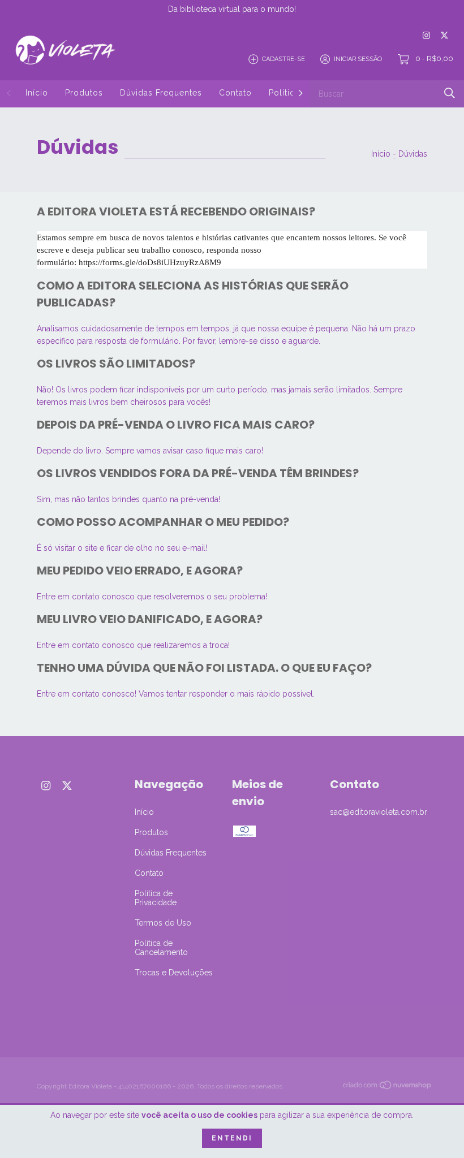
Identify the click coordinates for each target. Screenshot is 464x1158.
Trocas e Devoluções (174, 972)
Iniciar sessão (358, 59)
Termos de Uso (163, 922)
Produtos (84, 92)
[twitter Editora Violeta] (444, 35)
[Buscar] (449, 93)
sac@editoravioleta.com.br (378, 811)
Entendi (232, 1138)
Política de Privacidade (156, 898)
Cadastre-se (283, 59)
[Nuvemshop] (387, 1087)
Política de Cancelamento (161, 948)
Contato (235, 92)
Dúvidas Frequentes (161, 92)
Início (36, 92)
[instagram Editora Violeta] (426, 35)
